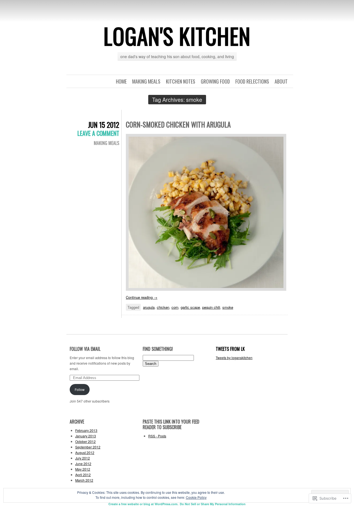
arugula (149, 307)
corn (174, 307)
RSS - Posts (157, 436)
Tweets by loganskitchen (234, 357)
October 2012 (85, 441)
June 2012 (83, 463)
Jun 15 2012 (103, 125)
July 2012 (82, 458)
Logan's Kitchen (177, 35)
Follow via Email (85, 349)
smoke (227, 307)
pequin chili (211, 307)
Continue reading (141, 297)
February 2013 (86, 430)
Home (121, 81)
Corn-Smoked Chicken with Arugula (178, 124)
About (281, 81)
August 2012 (84, 452)
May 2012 (82, 469)
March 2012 (84, 480)
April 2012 (83, 474)
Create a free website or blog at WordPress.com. (143, 504)
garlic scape (190, 307)
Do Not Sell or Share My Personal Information (213, 504)
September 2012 (87, 447)
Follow (80, 389)
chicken (163, 307)
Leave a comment (98, 133)
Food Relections (252, 81)
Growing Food (215, 81)
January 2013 (85, 436)
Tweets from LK (230, 349)
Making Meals (146, 81)
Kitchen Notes (180, 81)
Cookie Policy (196, 497)
